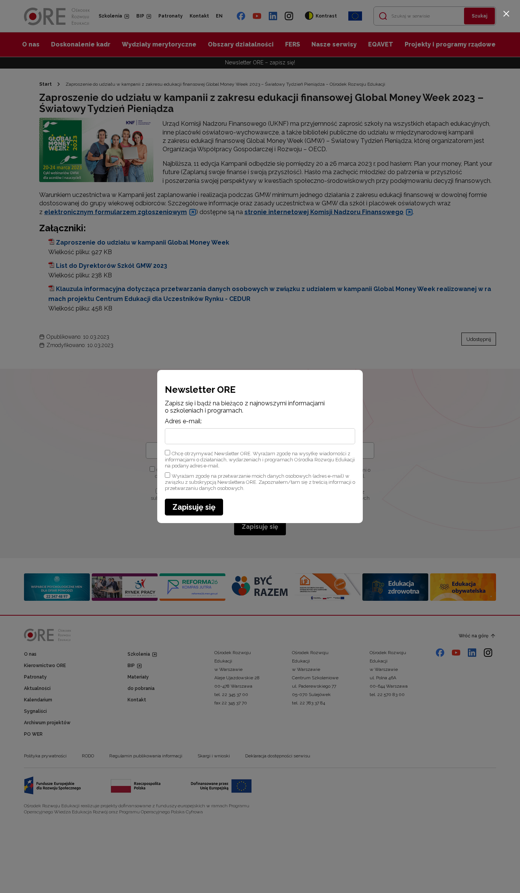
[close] (506, 14)
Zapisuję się (193, 507)
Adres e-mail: (183, 421)
